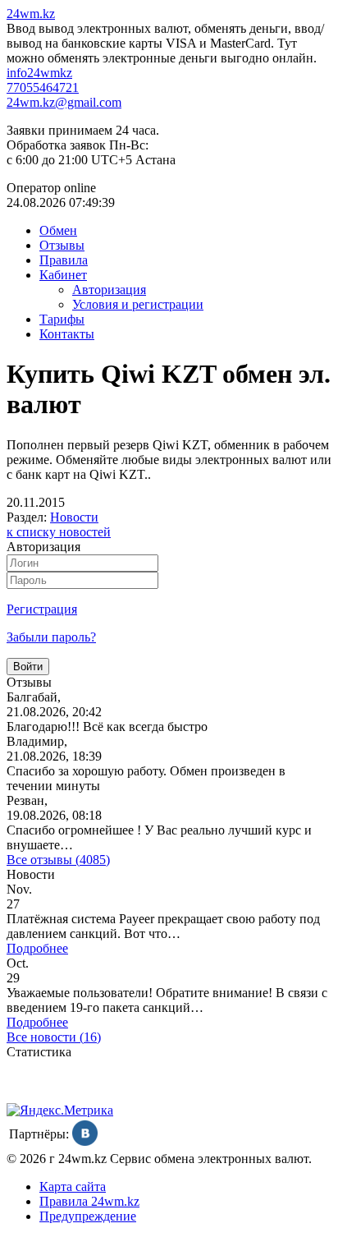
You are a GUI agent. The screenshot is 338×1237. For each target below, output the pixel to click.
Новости (74, 517)
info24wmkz (39, 73)
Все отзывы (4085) (58, 860)
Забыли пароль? (51, 637)
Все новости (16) (54, 1037)
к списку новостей (59, 532)
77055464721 (43, 87)
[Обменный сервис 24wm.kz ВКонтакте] (85, 1141)
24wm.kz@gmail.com (64, 102)
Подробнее (37, 948)
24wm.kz (31, 14)
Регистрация (42, 609)
